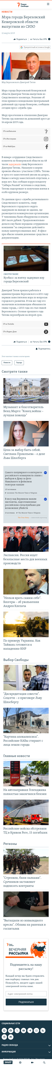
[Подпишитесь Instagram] (36, 1030)
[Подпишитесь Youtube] (23, 1030)
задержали (14, 164)
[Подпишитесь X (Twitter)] (17, 1030)
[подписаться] (10, 1037)
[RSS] (42, 1030)
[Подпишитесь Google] (4, 1030)
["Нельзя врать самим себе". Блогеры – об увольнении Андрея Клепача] (26, 581)
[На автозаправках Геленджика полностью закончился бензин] (26, 773)
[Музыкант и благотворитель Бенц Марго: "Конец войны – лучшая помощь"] (26, 391)
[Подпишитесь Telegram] (30, 1030)
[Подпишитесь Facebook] (10, 1030)
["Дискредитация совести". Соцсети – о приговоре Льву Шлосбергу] (26, 677)
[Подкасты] (4, 1037)
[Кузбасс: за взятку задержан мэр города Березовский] (26, 258)
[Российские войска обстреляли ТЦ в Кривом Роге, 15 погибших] (26, 812)
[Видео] (32, 1062)
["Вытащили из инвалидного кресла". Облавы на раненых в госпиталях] (26, 904)
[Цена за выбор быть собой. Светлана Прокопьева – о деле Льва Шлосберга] (26, 433)
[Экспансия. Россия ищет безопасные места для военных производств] (26, 539)
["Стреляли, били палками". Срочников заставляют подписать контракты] (26, 861)
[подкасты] (20, 1062)
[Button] (20, 39)
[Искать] (44, 1062)
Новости (7, 12)
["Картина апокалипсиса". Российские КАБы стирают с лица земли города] (26, 720)
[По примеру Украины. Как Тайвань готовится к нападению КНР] (26, 624)
